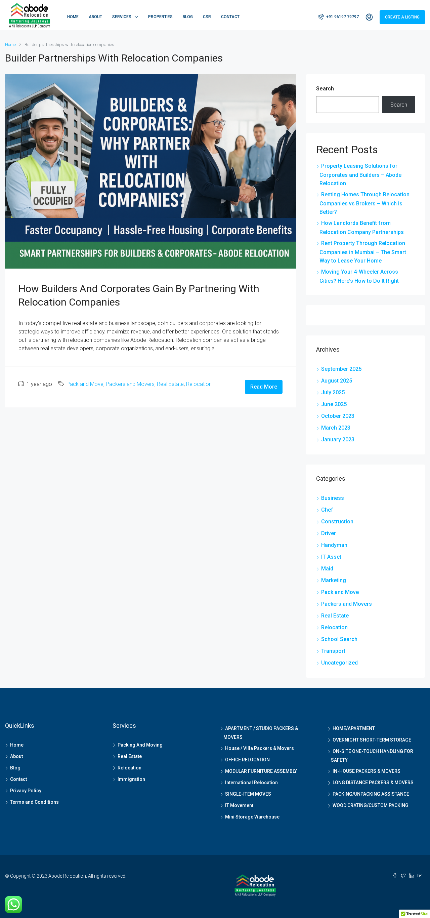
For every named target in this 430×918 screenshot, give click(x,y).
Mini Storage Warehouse (252, 817)
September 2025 (341, 369)
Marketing (333, 580)
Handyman (334, 545)
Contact (230, 16)
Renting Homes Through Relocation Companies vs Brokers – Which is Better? (364, 203)
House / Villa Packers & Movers (259, 748)
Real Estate (170, 384)
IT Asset (331, 557)
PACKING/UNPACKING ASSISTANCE (371, 794)
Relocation (199, 384)
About (95, 16)
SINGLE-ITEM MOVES (248, 794)
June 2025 (334, 404)
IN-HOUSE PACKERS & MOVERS (366, 771)
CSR (207, 16)
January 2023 (337, 439)
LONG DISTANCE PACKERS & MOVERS (373, 782)
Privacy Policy (25, 790)
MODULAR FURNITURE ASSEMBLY (261, 771)
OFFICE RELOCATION (247, 759)
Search (325, 88)
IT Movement (239, 805)
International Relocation (251, 782)
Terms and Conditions (34, 802)
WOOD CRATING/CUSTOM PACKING (370, 805)
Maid (327, 568)
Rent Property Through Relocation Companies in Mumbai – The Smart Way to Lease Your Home (362, 252)
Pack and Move (85, 384)
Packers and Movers (130, 384)
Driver (328, 533)
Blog (188, 16)
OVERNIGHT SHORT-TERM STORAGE (372, 740)
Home (73, 16)
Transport (333, 651)
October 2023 (337, 416)
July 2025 (333, 392)
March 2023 (335, 428)
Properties (160, 16)
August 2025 (336, 380)
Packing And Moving (140, 745)
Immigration (131, 779)
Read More (263, 387)
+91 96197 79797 (342, 16)
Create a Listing (402, 17)
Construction (337, 521)
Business (332, 498)
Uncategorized (339, 663)
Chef (327, 510)
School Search (339, 639)
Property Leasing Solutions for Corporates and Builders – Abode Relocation (360, 175)
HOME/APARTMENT (354, 728)
